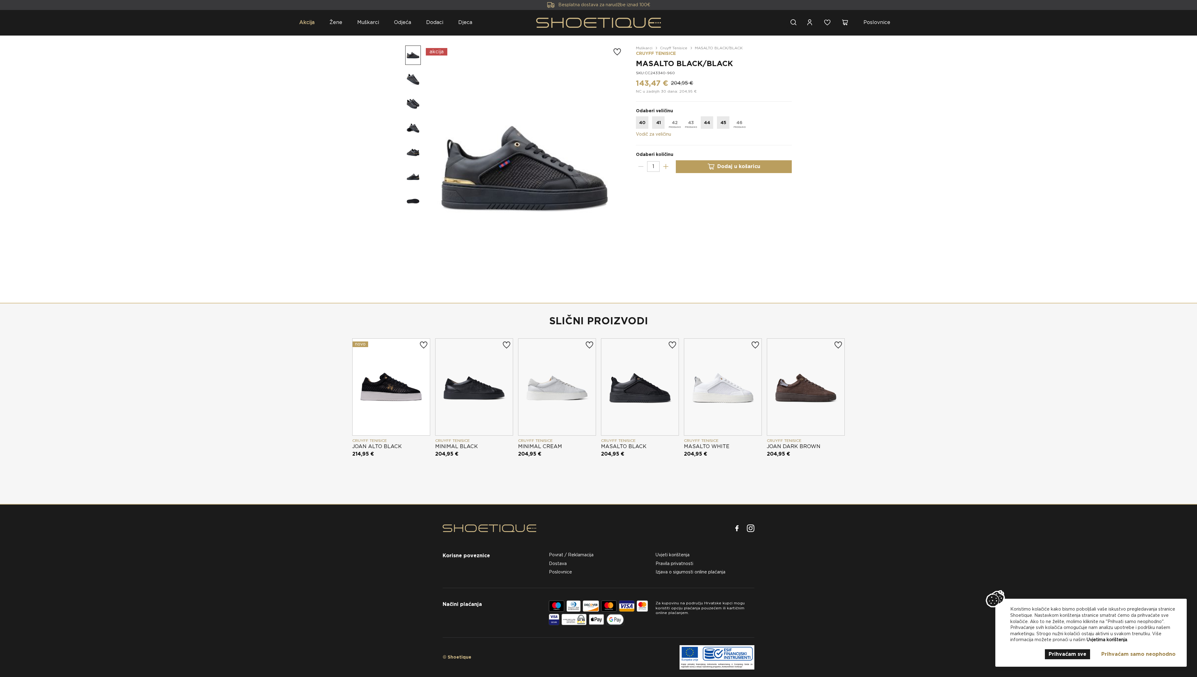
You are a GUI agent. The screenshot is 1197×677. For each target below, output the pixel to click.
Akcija (307, 22)
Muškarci (368, 22)
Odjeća (402, 22)
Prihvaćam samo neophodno (1138, 654)
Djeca (465, 22)
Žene (335, 22)
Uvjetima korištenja (1107, 639)
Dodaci (434, 22)
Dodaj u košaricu (738, 166)
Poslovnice (876, 22)
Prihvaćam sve (1067, 654)
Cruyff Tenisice (673, 48)
